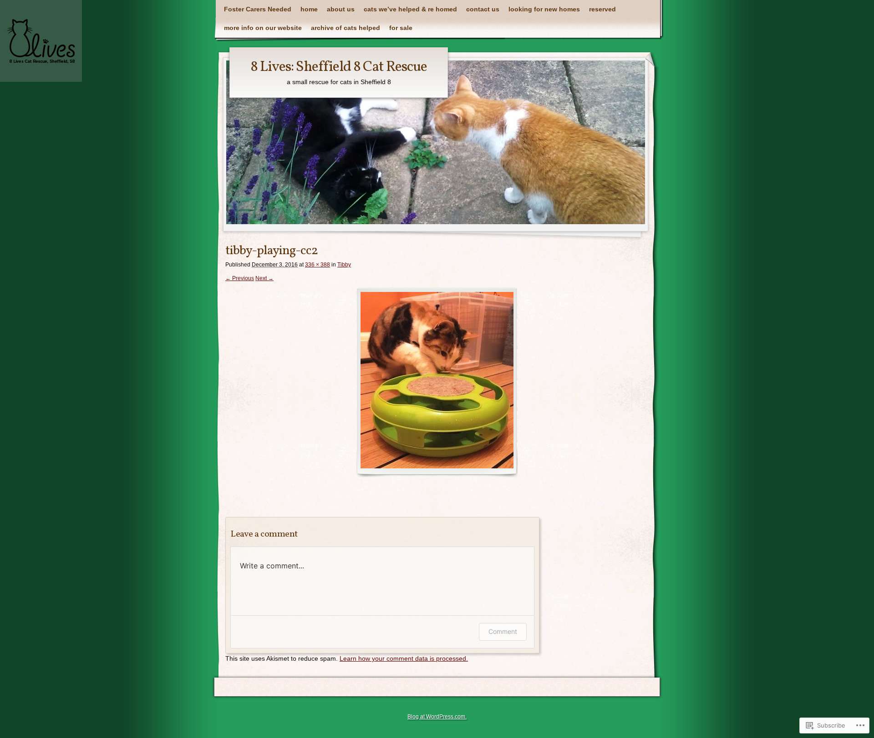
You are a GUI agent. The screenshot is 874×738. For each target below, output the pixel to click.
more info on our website (263, 27)
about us (341, 9)
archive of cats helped (345, 27)
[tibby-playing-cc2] (437, 382)
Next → (264, 278)
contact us (482, 9)
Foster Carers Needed (257, 9)
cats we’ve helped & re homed (410, 9)
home (309, 9)
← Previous (239, 278)
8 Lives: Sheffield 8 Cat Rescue (338, 67)
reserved (602, 9)
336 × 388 (317, 264)
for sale (400, 27)
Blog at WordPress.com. (437, 716)
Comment (502, 631)
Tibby (344, 264)
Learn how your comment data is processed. (404, 658)
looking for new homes (544, 9)
